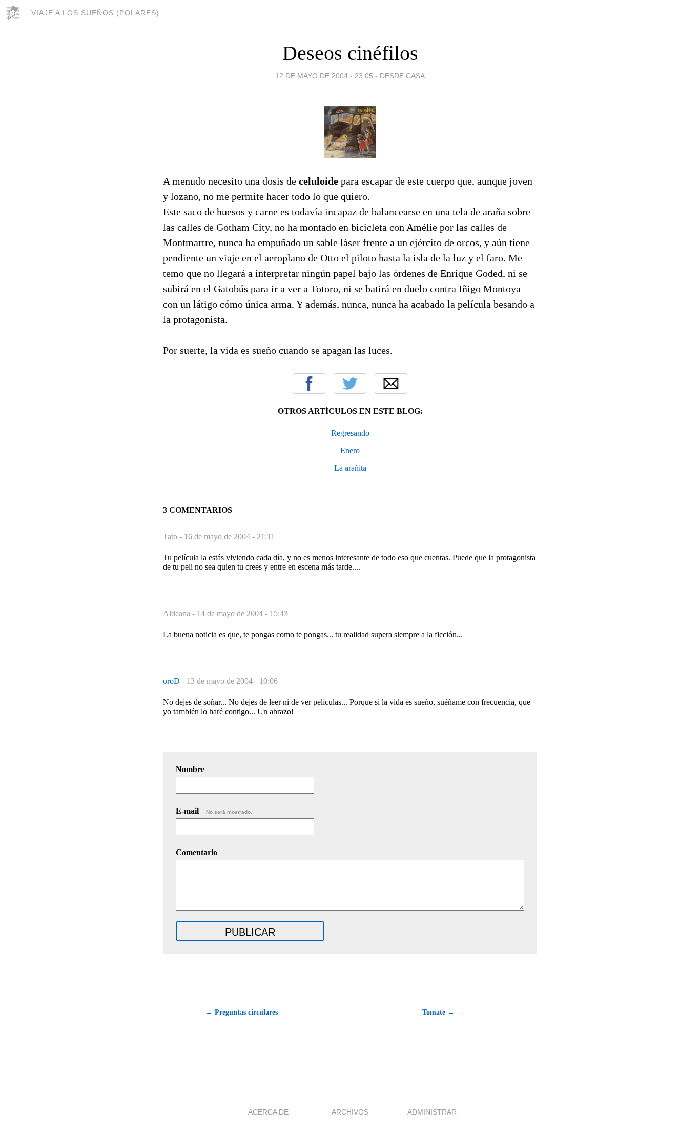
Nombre (190, 769)
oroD (172, 681)
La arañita (350, 467)
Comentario (196, 852)
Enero (350, 450)
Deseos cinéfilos (350, 53)
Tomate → (438, 1012)
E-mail (214, 810)
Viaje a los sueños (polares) (95, 13)
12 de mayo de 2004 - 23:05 (324, 76)
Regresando (350, 433)
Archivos (350, 1112)
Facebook (309, 383)
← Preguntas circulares (241, 1012)
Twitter (350, 383)
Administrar (432, 1112)
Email (391, 383)
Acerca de (268, 1112)
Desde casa (402, 76)
